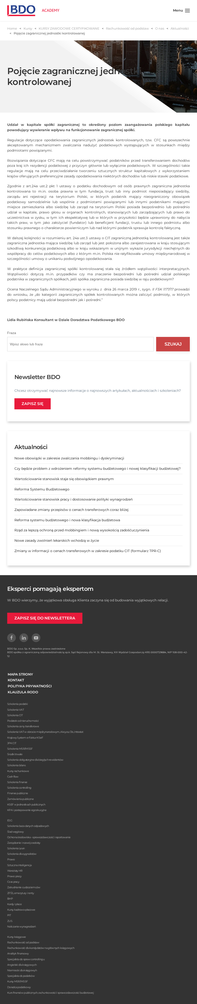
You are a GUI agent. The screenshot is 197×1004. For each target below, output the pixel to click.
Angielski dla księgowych (22, 964)
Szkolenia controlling (19, 787)
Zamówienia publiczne (20, 799)
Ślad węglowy (15, 831)
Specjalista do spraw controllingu (25, 959)
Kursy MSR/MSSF (17, 981)
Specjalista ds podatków (21, 976)
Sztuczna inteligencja (19, 865)
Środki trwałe (14, 754)
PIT (9, 915)
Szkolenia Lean (16, 848)
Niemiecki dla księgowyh (22, 970)
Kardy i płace (14, 904)
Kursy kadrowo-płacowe (21, 909)
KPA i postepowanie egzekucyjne (26, 810)
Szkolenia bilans (16, 765)
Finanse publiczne (17, 793)
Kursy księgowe (16, 937)
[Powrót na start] (33, 10)
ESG (9, 820)
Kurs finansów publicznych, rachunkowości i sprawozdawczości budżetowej (50, 992)
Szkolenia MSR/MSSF (19, 748)
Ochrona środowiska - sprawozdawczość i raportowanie (38, 837)
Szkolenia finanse (17, 782)
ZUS (9, 921)
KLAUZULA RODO (23, 692)
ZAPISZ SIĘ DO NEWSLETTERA (44, 618)
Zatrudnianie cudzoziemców (23, 887)
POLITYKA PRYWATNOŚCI (30, 686)
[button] (181, 10)
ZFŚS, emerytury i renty (20, 893)
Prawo (11, 859)
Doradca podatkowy (19, 987)
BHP (10, 898)
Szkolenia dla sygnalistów (22, 854)
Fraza (11, 333)
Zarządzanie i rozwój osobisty (23, 842)
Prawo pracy (14, 876)
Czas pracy (13, 881)
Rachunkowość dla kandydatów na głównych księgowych (40, 948)
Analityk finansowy (18, 953)
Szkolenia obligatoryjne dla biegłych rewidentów (35, 759)
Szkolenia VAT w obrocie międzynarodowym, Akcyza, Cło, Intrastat (45, 732)
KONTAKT (16, 680)
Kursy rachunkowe (18, 771)
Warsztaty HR (15, 870)
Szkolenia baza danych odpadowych (28, 826)
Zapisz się (32, 403)
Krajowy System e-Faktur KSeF (25, 737)
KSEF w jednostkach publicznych (26, 804)
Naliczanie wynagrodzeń (21, 926)
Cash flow (12, 776)
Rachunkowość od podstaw (23, 942)
